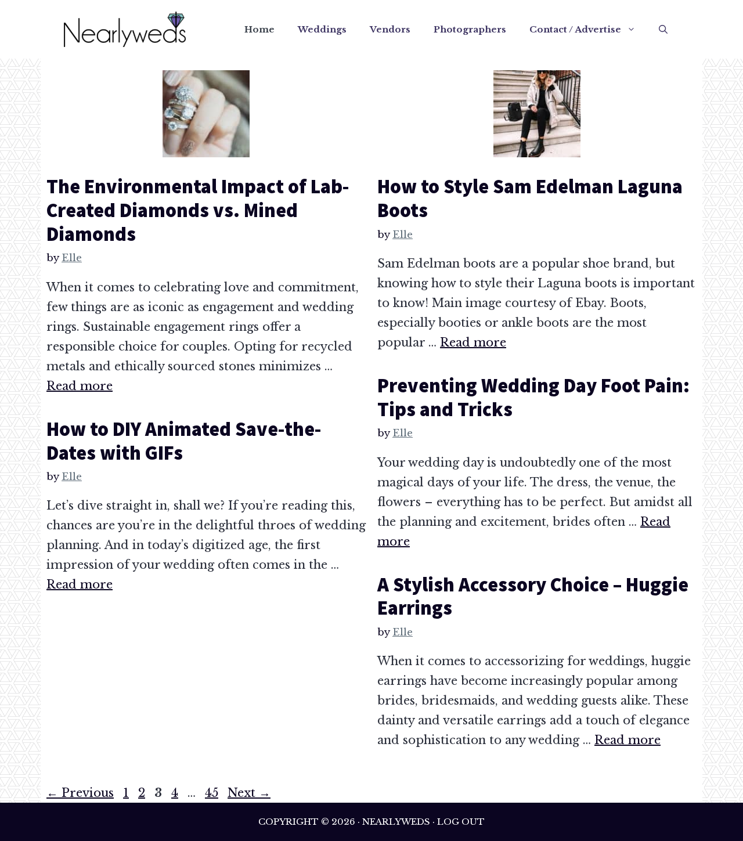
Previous (80, 793)
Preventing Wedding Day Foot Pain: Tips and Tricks (533, 397)
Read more (79, 386)
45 (212, 793)
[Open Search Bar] (663, 29)
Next (249, 793)
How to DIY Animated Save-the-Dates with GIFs (184, 441)
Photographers (470, 29)
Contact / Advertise (575, 29)
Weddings (322, 29)
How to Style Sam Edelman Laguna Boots (530, 198)
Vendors (390, 29)
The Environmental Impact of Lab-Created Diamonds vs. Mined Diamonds (197, 210)
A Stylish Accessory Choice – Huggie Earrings (532, 596)
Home (259, 29)
